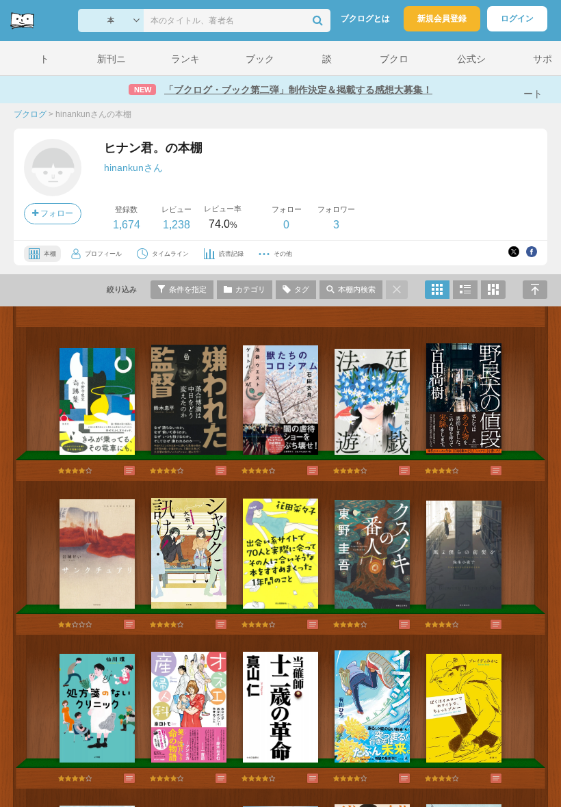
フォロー (55, 213)
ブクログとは (365, 18)
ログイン (517, 18)
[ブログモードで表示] (465, 289)
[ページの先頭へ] (535, 289)
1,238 (176, 224)
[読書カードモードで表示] (493, 289)
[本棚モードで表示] (437, 289)
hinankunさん (133, 167)
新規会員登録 (442, 18)
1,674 (126, 224)
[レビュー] (115, 470)
